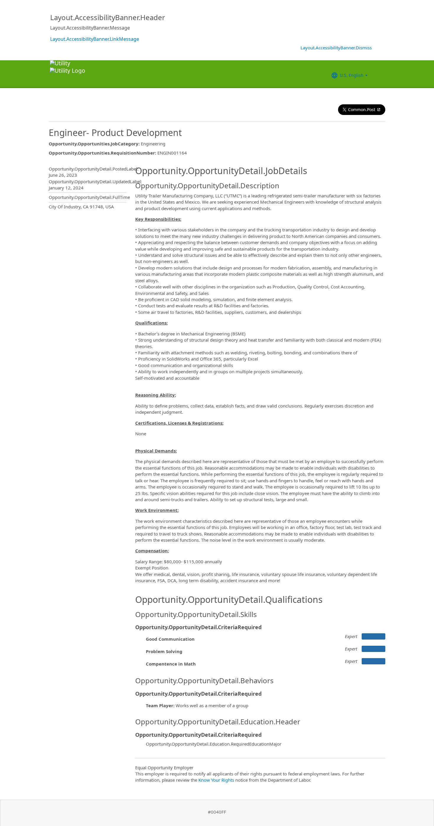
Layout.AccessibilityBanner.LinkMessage (94, 39)
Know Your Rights (216, 780)
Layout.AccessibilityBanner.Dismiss (336, 48)
